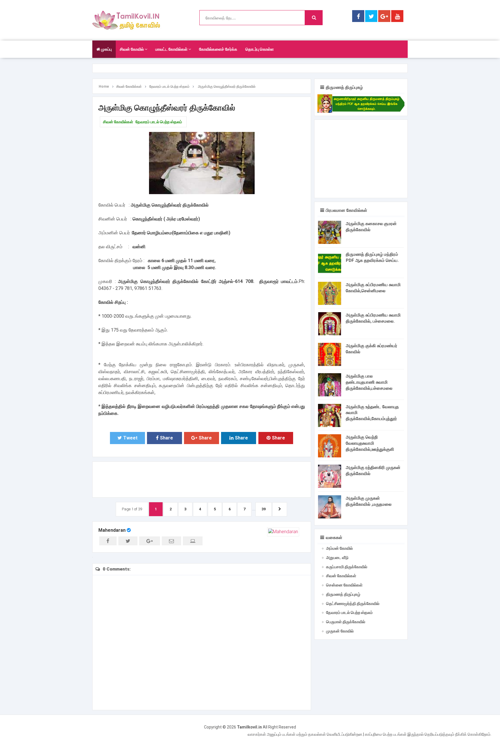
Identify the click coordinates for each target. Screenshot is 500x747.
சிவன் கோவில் (132, 49)
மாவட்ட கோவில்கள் (171, 49)
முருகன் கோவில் (340, 631)
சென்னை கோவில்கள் (344, 585)
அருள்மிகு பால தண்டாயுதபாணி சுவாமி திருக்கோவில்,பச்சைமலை (369, 382)
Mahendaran (112, 530)
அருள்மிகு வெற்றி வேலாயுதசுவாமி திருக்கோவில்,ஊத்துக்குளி (370, 443)
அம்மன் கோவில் (339, 548)
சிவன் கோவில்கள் (118, 121)
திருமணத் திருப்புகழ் (343, 594)
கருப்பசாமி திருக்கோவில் (346, 566)
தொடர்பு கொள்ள (259, 49)
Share (166, 438)
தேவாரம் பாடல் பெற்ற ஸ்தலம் (158, 121)
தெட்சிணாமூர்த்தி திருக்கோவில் (352, 603)
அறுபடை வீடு (337, 557)
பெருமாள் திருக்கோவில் (345, 621)
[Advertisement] (201, 479)
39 (264, 509)
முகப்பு (106, 49)
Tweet (130, 438)
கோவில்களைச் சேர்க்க (218, 49)
